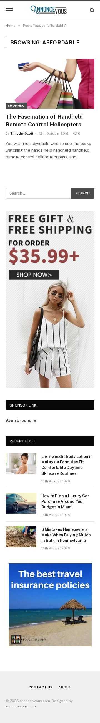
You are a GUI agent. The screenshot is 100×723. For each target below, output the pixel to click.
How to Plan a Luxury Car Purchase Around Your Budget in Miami (65, 501)
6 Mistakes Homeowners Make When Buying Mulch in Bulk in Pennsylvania (66, 535)
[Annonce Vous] (50, 10)
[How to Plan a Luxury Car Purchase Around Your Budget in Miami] (21, 503)
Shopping (16, 105)
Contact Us (41, 687)
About (64, 687)
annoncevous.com (21, 706)
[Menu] (9, 10)
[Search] (91, 10)
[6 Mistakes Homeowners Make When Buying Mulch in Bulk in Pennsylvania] (21, 536)
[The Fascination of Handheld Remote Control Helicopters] (50, 84)
